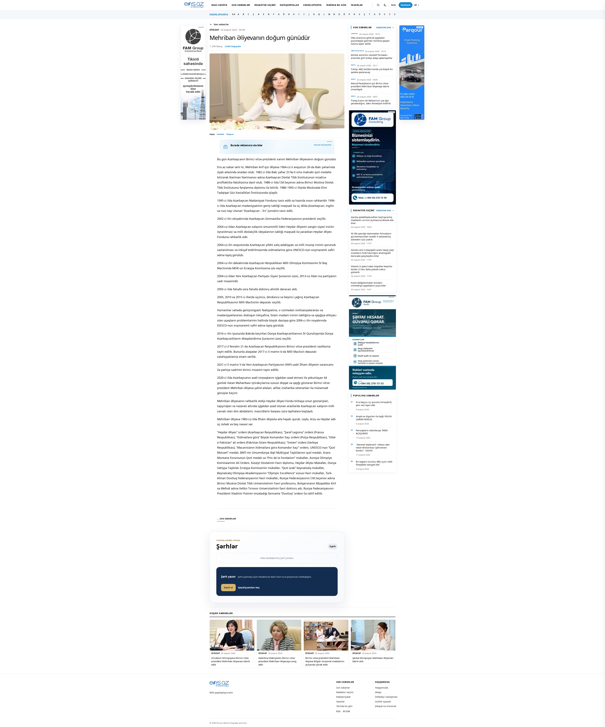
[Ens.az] (194, 5)
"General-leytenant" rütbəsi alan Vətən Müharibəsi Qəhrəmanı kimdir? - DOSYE (373, 447)
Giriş (393, 5)
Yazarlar (357, 4)
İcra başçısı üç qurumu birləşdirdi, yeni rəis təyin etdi (374, 404)
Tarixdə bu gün (336, 4)
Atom (346, 711)
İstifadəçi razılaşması (386, 696)
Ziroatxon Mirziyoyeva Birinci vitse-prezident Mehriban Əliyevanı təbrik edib (230, 661)
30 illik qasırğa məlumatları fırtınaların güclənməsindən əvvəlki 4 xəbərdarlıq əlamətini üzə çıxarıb (371, 236)
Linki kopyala (233, 46)
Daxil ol (228, 587)
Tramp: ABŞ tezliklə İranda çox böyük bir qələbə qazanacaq (372, 71)
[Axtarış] (378, 5)
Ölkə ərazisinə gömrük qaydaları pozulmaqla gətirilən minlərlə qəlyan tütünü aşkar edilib (370, 40)
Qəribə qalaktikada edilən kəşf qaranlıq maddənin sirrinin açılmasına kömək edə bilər (372, 220)
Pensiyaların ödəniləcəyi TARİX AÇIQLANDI (372, 432)
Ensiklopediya (312, 4)
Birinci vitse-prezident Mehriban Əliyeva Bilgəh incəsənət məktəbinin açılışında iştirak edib (324, 661)
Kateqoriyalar (289, 4)
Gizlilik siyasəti (383, 701)
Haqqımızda (381, 687)
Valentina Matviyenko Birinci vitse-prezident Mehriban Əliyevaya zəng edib (277, 661)
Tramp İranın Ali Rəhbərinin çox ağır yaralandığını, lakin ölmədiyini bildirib (371, 102)
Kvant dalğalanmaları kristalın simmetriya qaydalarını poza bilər (368, 284)
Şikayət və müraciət (385, 706)
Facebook (220, 134)
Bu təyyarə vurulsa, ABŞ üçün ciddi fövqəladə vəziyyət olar (374, 463)
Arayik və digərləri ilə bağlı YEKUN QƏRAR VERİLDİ (374, 418)
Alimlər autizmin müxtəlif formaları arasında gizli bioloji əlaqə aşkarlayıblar (371, 56)
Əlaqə (378, 692)
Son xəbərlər (241, 4)
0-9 (233, 14)
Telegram (230, 134)
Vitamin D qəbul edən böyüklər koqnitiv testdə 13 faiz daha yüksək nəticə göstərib (371, 269)
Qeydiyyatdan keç (249, 587)
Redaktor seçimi (264, 4)
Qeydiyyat (405, 5)
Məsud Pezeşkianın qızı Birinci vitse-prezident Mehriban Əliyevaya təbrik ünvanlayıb (370, 86)
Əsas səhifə (219, 4)
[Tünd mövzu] (385, 5)
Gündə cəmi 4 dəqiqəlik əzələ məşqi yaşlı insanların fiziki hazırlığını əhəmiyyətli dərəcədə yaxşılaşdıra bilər (372, 252)
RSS (338, 711)
